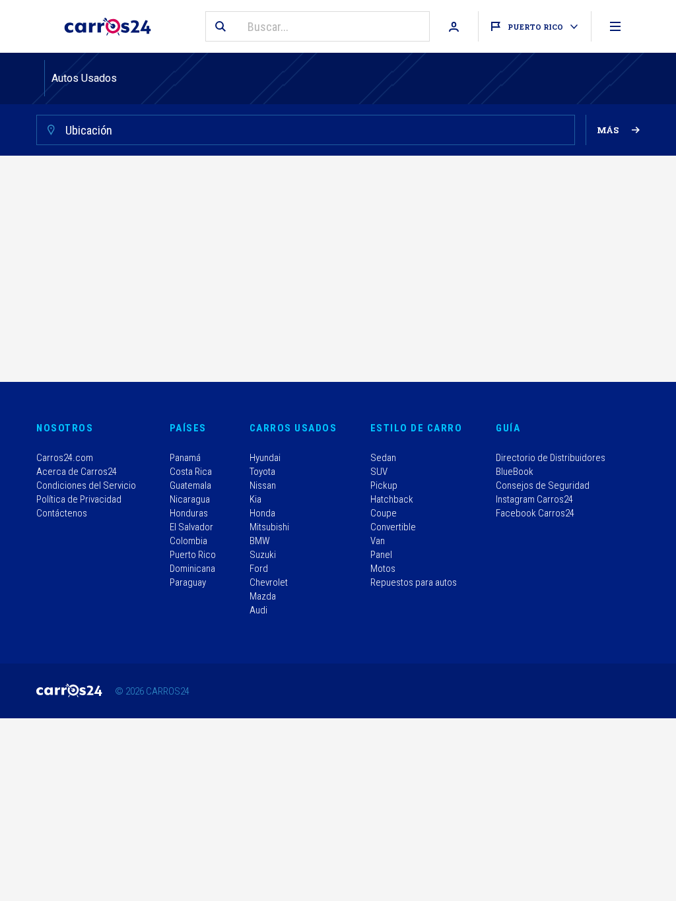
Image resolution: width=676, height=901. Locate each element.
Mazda (263, 596)
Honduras (189, 513)
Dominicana (192, 569)
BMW (260, 541)
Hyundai (265, 458)
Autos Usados (84, 78)
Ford (259, 569)
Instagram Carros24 (534, 499)
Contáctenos (61, 513)
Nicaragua (190, 499)
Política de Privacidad (78, 499)
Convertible (393, 527)
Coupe (383, 513)
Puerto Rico (193, 555)
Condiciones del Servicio (86, 485)
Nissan (263, 485)
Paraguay (188, 582)
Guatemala (190, 485)
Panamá (185, 458)
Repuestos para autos (413, 582)
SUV (379, 472)
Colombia (188, 541)
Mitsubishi (269, 527)
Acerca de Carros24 (76, 472)
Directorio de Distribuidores (550, 458)
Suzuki (263, 555)
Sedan (383, 458)
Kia (255, 499)
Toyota (262, 472)
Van (377, 541)
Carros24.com (64, 458)
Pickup (383, 485)
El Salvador (191, 527)
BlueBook (514, 472)
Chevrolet (269, 582)
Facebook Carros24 (535, 513)
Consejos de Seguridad (543, 485)
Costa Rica (191, 472)
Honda (262, 513)
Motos (382, 569)
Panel (381, 555)
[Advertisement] (338, 271)
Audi (258, 610)
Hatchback (391, 499)
